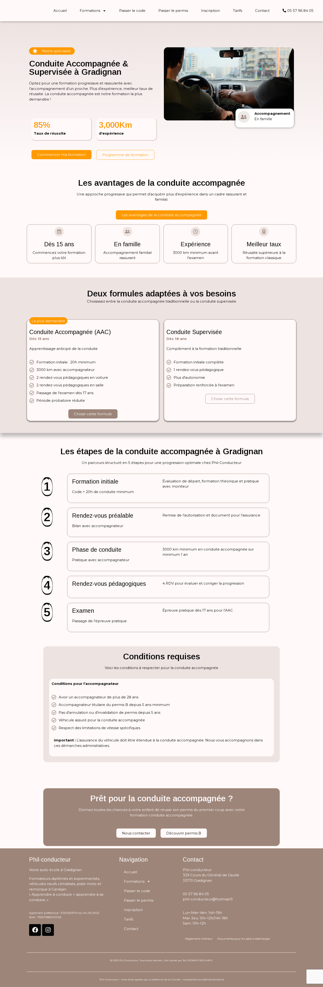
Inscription (210, 10)
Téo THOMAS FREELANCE (198, 960)
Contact (262, 10)
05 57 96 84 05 (196, 894)
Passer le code (132, 10)
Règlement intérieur (199, 938)
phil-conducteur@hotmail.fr (208, 899)
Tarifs (237, 10)
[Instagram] (48, 930)
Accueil (60, 10)
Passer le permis (173, 10)
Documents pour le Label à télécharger (243, 938)
